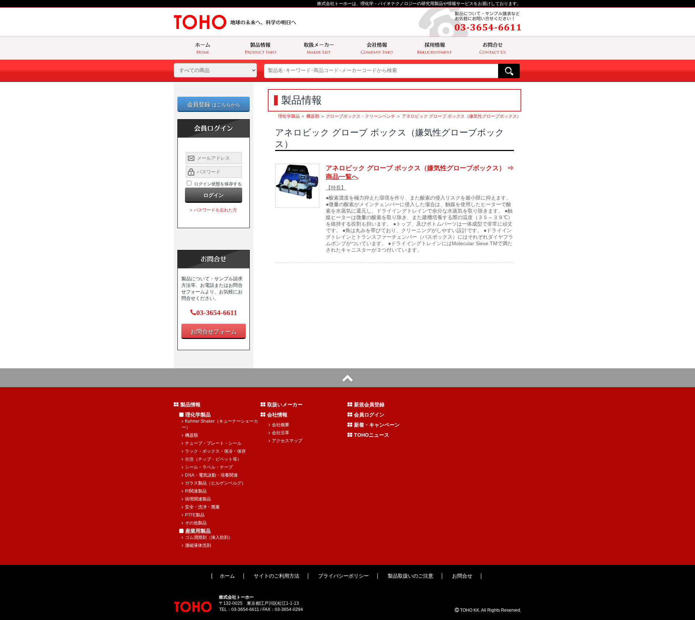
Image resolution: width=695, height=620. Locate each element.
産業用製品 (198, 531)
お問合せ (462, 576)
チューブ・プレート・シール (213, 443)
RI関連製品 (196, 491)
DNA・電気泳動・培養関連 (211, 475)
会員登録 (213, 104)
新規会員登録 (369, 404)
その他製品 (196, 522)
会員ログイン (369, 415)
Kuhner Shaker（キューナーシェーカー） (220, 424)
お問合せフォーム (213, 331)
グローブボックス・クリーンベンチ (360, 116)
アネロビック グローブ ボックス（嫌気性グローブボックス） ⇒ (420, 172)
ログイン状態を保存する (218, 184)
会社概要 (280, 424)
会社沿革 (280, 432)
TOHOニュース (371, 435)
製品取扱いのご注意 (410, 576)
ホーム (227, 576)
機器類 (312, 116)
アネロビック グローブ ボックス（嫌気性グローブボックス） (461, 116)
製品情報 (190, 404)
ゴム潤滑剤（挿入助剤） (209, 537)
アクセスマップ (287, 440)
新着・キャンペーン (377, 425)
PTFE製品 (195, 515)
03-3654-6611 (216, 312)
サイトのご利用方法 (276, 576)
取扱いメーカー (285, 404)
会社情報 (277, 415)
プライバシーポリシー (343, 576)
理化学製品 (289, 116)
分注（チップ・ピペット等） (213, 459)
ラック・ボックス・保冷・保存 (215, 451)
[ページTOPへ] (347, 377)
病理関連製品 (198, 499)
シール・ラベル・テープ (209, 467)
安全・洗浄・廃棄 (202, 507)
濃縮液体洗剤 (198, 545)
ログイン (213, 195)
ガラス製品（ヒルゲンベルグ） (215, 483)
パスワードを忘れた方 (215, 210)
